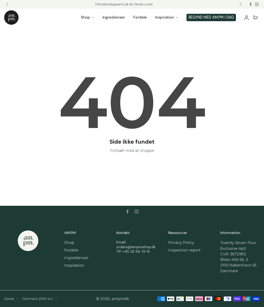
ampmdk (120, 298)
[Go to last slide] (7, 4)
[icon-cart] (255, 17)
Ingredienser (114, 17)
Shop (85, 17)
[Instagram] (257, 4)
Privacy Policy (181, 242)
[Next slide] (240, 4)
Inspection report (184, 250)
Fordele (140, 17)
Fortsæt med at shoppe (132, 150)
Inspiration (164, 17)
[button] (246, 17)
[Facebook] (251, 4)
